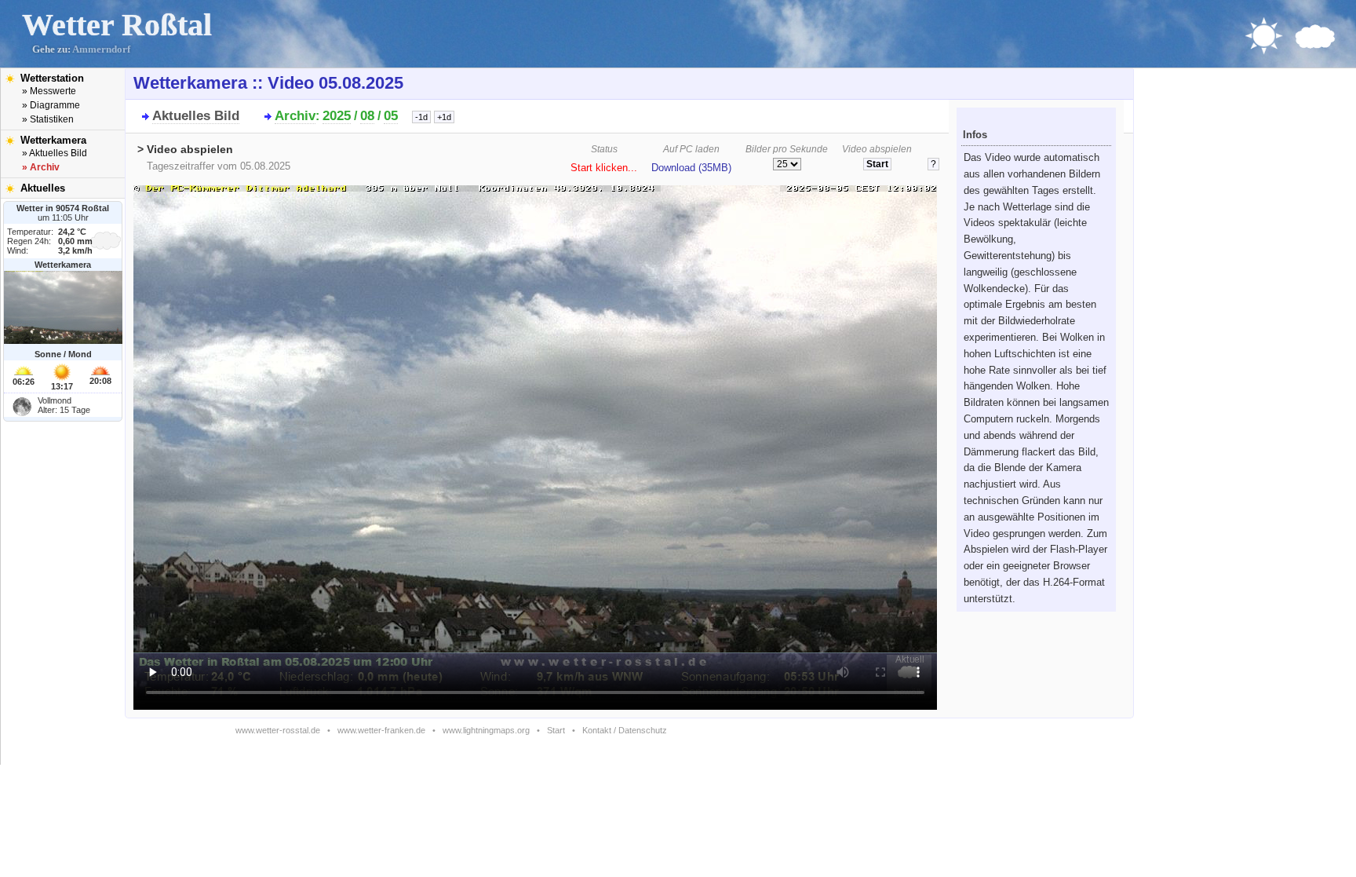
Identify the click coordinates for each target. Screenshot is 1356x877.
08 (367, 115)
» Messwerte (49, 91)
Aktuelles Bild (195, 115)
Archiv (295, 115)
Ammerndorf (101, 49)
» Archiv (41, 167)
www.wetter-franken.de (381, 730)
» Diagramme (51, 105)
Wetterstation (52, 78)
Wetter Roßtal (117, 24)
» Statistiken (48, 119)
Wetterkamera (53, 140)
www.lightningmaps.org (486, 730)
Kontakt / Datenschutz (624, 730)
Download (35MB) (691, 168)
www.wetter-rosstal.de (277, 730)
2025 (337, 115)
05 (391, 115)
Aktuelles (42, 188)
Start (556, 730)
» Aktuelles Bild (54, 153)
